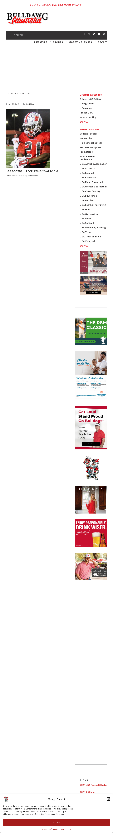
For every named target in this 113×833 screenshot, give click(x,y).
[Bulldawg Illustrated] (28, 23)
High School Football (91, 142)
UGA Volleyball (87, 241)
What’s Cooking (88, 117)
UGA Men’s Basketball (91, 182)
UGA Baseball (87, 173)
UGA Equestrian (88, 195)
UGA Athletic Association (93, 163)
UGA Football (87, 200)
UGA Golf (85, 209)
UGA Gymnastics (89, 214)
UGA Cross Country (90, 191)
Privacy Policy (65, 829)
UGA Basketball (88, 177)
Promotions (86, 151)
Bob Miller (30, 104)
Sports (58, 42)
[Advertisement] (56, 67)
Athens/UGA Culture (91, 99)
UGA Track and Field (90, 236)
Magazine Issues (80, 42)
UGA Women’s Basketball (93, 186)
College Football (89, 133)
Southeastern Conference (87, 158)
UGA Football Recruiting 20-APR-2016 (32, 171)
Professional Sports (90, 147)
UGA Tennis (86, 232)
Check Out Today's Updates (55, 5)
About (102, 42)
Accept (56, 822)
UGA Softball (87, 223)
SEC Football (86, 138)
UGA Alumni (86, 108)
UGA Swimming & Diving (93, 227)
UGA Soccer (86, 218)
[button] (108, 799)
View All (84, 122)
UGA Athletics (87, 168)
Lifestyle (40, 42)
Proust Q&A (86, 112)
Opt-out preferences (49, 829)
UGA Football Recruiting (93, 204)
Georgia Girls (87, 103)
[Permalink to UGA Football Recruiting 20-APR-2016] (28, 138)
